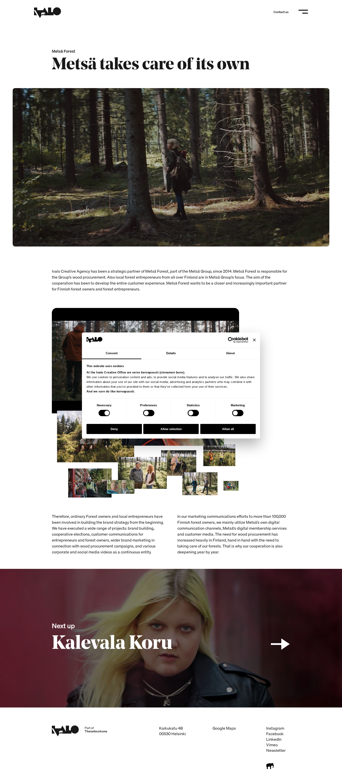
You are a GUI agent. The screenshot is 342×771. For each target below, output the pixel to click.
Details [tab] (171, 353)
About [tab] (230, 353)
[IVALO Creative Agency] (47, 12)
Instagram (275, 728)
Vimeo (272, 745)
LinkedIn (273, 739)
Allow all (228, 429)
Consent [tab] (112, 353)
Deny (114, 429)
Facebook (275, 734)
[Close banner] (254, 340)
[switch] (148, 413)
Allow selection (171, 429)
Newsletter (276, 750)
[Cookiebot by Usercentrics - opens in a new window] (231, 340)
